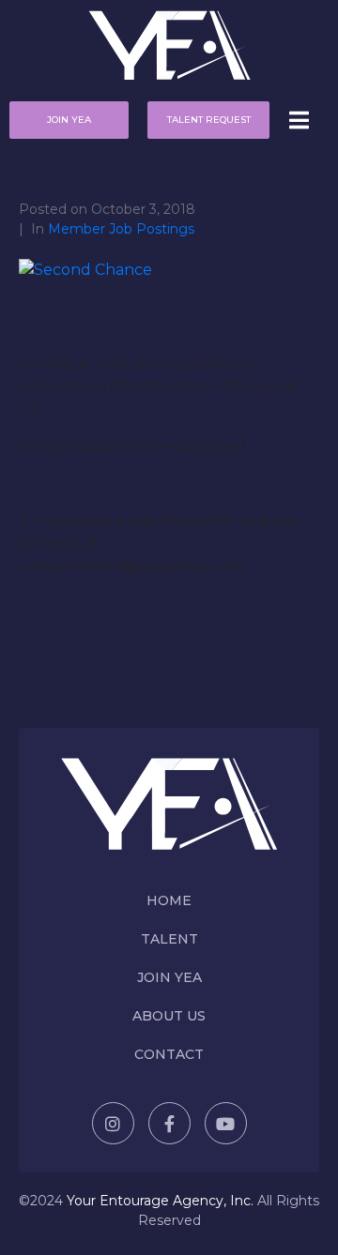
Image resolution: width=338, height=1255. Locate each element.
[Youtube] (226, 1123)
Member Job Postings (121, 228)
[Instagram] (113, 1123)
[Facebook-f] (169, 1123)
